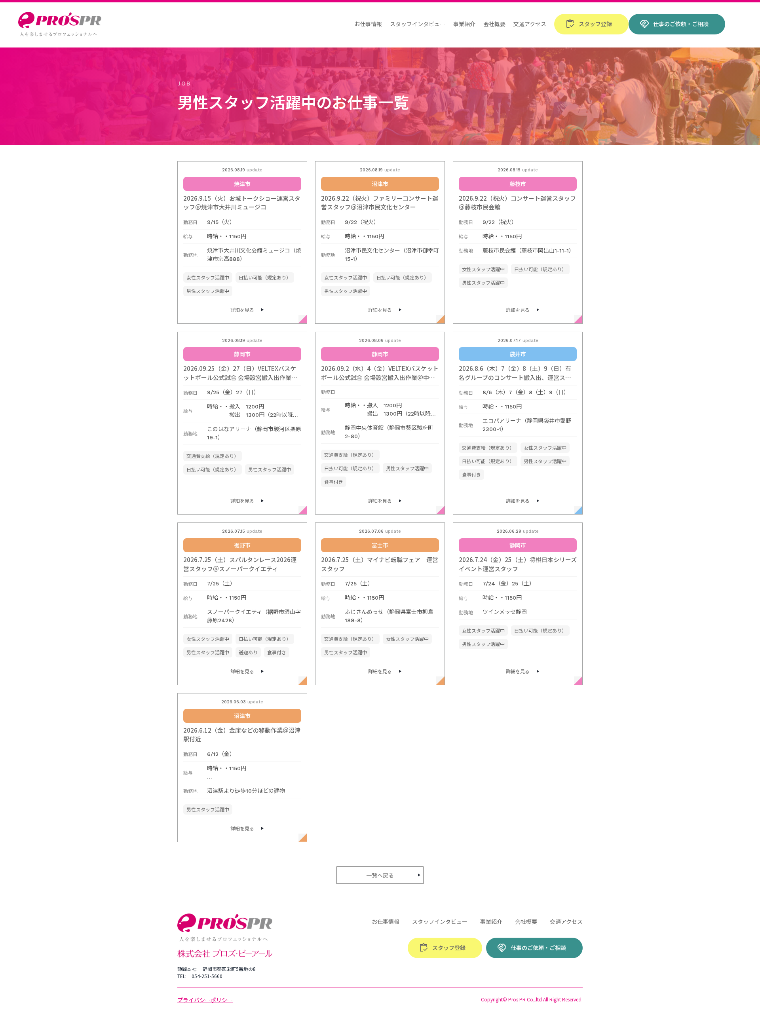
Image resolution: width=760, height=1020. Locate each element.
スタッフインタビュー (417, 24)
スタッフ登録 (588, 24)
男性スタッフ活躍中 (207, 290)
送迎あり (248, 652)
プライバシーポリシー (205, 1000)
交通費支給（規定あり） (212, 455)
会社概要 (494, 24)
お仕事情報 (368, 24)
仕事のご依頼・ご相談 (674, 24)
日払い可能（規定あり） (265, 277)
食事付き (333, 481)
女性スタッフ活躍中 (207, 277)
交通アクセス (529, 24)
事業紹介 (464, 24)
